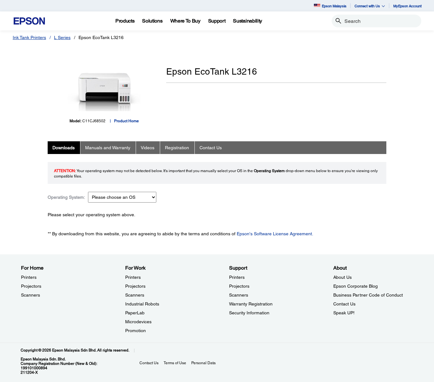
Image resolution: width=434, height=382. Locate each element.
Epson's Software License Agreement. (275, 233)
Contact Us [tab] (211, 147)
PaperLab (135, 312)
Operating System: (66, 197)
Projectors (31, 286)
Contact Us (344, 303)
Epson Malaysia (334, 6)
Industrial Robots (142, 303)
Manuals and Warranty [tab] (107, 147)
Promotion (135, 330)
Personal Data (203, 363)
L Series (62, 37)
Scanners (30, 295)
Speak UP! (344, 312)
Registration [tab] (177, 147)
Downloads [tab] (63, 147)
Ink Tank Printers (29, 37)
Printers (29, 277)
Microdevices (138, 321)
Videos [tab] (147, 147)
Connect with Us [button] (367, 6)
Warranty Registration (251, 303)
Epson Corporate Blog (355, 286)
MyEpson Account (407, 6)
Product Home (126, 121)
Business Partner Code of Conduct (368, 295)
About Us (342, 277)
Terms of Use (175, 363)
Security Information (249, 312)
